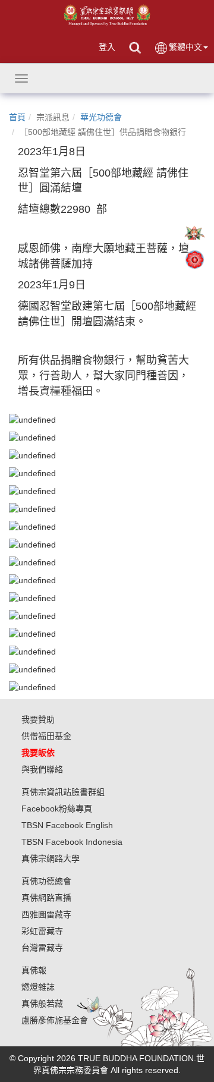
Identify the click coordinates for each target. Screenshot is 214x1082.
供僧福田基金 (46, 736)
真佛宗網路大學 (50, 858)
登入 (107, 47)
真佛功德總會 (46, 881)
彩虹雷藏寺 (42, 931)
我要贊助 (38, 719)
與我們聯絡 (42, 769)
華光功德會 (101, 117)
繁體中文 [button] (185, 47)
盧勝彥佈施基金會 (54, 1020)
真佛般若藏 (42, 1003)
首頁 (17, 117)
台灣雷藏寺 (42, 947)
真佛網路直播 (46, 897)
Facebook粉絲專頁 (56, 808)
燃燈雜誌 (38, 987)
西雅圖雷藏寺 (46, 914)
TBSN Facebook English (67, 825)
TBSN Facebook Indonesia (71, 842)
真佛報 (33, 970)
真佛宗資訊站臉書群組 (63, 792)
